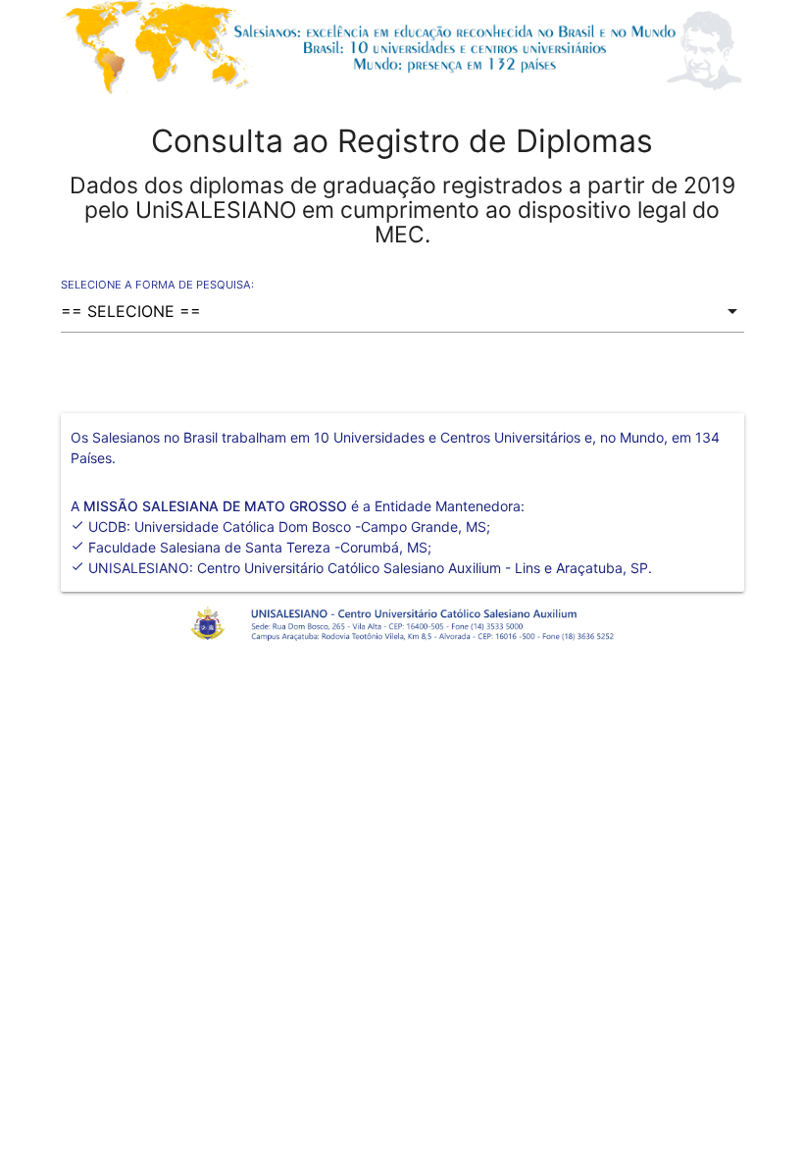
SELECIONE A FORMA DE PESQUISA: (157, 284)
